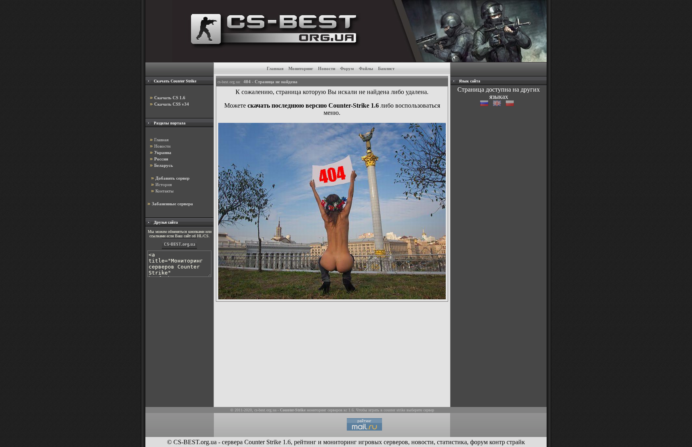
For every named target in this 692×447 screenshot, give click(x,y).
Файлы (366, 68)
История (163, 184)
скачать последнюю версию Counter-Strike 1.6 (313, 105)
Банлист (386, 68)
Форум (347, 68)
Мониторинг (300, 68)
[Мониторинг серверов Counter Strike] (179, 249)
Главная (275, 68)
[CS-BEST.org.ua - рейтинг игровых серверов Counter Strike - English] (499, 103)
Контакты (164, 190)
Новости (326, 68)
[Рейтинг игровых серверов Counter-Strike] (359, 59)
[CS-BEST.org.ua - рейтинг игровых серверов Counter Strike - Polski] (511, 103)
